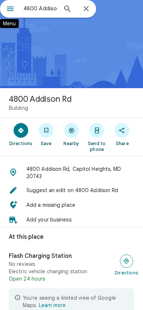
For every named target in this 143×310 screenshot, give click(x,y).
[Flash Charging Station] (71, 267)
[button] (71, 172)
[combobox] (40, 8)
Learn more (52, 305)
